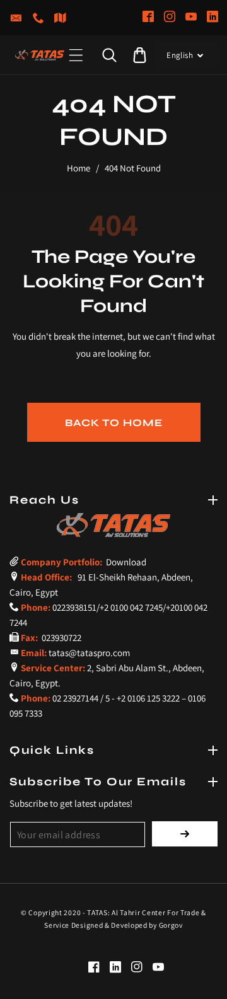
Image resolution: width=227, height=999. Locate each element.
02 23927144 (75, 698)
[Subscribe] (185, 833)
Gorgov (171, 925)
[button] (76, 55)
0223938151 (74, 607)
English (179, 55)
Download (125, 562)
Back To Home (114, 423)
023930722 (60, 638)
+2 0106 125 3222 (148, 698)
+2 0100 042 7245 (131, 607)
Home (78, 168)
